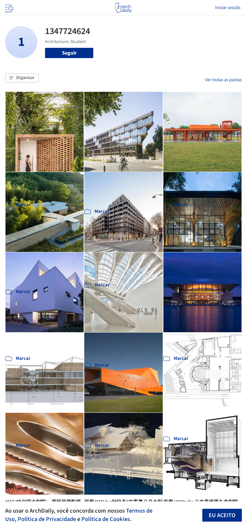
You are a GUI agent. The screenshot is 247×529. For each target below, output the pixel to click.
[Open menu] (8, 7)
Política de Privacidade (47, 519)
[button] (22, 78)
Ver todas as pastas (223, 80)
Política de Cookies (105, 519)
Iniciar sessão (228, 7)
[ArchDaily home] (123, 8)
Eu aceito (222, 515)
